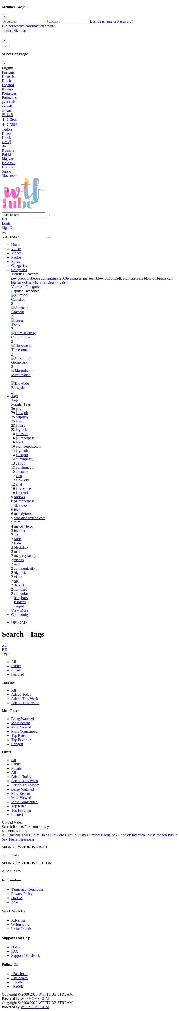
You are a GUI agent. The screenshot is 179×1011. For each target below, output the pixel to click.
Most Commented (24, 731)
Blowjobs (57, 835)
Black (45, 835)
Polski (6, 154)
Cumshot (94, 835)
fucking (48, 282)
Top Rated (19, 736)
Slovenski (9, 175)
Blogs (15, 261)
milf (17, 551)
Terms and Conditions (27, 889)
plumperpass (25, 438)
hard (38, 282)
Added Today (21, 694)
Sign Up (20, 30)
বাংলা (5, 146)
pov (14, 278)
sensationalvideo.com (29, 518)
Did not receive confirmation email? (28, 26)
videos (19, 560)
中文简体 (9, 120)
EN (4, 219)
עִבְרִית (6, 110)
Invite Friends (21, 929)
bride (17, 539)
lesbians (20, 602)
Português (9, 93)
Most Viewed (21, 727)
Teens (13, 839)
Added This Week (24, 699)
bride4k (116, 278)
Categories (19, 266)
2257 (15, 902)
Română (8, 150)
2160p (64, 278)
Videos (16, 249)
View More (19, 610)
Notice (16, 947)
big (13, 282)
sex (16, 535)
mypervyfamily (25, 556)
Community (20, 615)
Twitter (17, 982)
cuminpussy (50, 278)
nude (17, 564)
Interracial (140, 835)
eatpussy (22, 417)
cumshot (22, 434)
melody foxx (23, 526)
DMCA (17, 898)
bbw (19, 421)
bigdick (21, 430)
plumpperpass (133, 278)
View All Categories (26, 287)
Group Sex (109, 835)
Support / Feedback (25, 956)
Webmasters (20, 924)
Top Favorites (21, 740)
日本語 (7, 115)
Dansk (6, 133)
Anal (25, 835)
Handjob (125, 835)
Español (8, 85)
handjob (22, 455)
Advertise (18, 920)
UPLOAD (19, 622)
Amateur (14, 835)
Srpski (6, 171)
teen (92, 278)
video (18, 577)
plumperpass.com (28, 446)
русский (8, 102)
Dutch (6, 81)
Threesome (26, 839)
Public (16, 666)
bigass (161, 278)
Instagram (19, 978)
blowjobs (103, 278)
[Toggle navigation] (4, 233)
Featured (17, 674)
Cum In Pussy (76, 835)
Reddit (17, 986)
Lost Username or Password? (111, 21)
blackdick (21, 547)
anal (85, 278)
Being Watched (22, 719)
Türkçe (7, 129)
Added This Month (25, 703)
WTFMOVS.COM (35, 998)
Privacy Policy (22, 894)
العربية (7, 106)
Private (16, 670)
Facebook (19, 974)
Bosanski (8, 163)
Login (7, 30)
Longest (17, 744)
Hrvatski (8, 167)
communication (25, 568)
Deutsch (8, 76)
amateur (75, 278)
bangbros (21, 598)
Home (15, 245)
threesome (23, 488)
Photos (16, 257)
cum (170, 278)
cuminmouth (25, 467)
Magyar (7, 159)
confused (20, 589)
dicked (19, 585)
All (13, 662)
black (22, 278)
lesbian (19, 543)
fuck (31, 282)
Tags (14, 396)
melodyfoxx (23, 514)
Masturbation (158, 835)
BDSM (35, 835)
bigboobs (33, 278)
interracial (23, 493)
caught (19, 606)
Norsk (6, 138)
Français (8, 72)
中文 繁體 (10, 125)
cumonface (22, 594)
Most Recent (20, 723)
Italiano (7, 89)
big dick (20, 573)
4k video (61, 282)
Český (6, 142)
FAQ (15, 951)
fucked (22, 282)
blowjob (150, 278)
